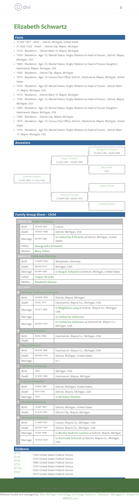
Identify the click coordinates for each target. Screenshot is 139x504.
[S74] (17, 460)
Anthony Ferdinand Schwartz (40, 292)
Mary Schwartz (30, 345)
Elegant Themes (62, 488)
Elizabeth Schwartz (33, 402)
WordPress (96, 488)
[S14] (17, 456)
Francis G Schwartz (33, 330)
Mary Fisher (42, 251)
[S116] (18, 468)
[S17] (17, 452)
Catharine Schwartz (34, 366)
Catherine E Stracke (43, 256)
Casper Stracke (44, 277)
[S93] (17, 472)
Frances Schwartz (32, 381)
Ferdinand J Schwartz (34, 417)
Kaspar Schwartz (42, 221)
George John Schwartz (49, 246)
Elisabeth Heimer (46, 282)
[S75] (17, 464)
